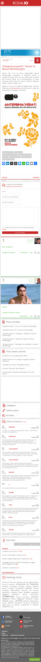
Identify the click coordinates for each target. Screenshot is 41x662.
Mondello (35, 592)
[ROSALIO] (20, 3)
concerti (5, 586)
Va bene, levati (34, 659)
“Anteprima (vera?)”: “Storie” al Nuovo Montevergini (18, 68)
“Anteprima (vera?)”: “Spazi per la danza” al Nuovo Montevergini (18, 339)
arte (31, 582)
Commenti (36, 177)
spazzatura (34, 601)
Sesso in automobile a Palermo (14, 555)
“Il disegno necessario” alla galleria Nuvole (15, 365)
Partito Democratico (23, 597)
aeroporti (6, 582)
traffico (11, 603)
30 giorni (7, 544)
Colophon (5, 631)
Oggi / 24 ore (33, 544)
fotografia (6, 590)
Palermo (4, 177)
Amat (26, 582)
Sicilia (18, 312)
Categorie (11, 405)
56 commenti (24, 316)
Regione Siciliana (25, 599)
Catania (5, 584)
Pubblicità (5, 635)
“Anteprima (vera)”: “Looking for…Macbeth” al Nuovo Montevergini (19, 334)
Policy (3, 633)
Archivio (10, 415)
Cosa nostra (32, 586)
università (27, 603)
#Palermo (5, 157)
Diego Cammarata (16, 588)
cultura (5, 588)
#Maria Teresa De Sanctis (10, 154)
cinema (12, 584)
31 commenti (24, 252)
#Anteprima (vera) (8, 152)
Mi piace (38, 252)
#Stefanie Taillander (8, 159)
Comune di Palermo (27, 584)
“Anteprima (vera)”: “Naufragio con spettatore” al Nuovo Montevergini (20, 345)
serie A (12, 601)
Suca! (4, 307)
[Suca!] (20, 294)
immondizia (16, 590)
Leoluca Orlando (10, 592)
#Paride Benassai (15, 157)
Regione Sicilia (9, 599)
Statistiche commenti (10, 568)
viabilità (6, 607)
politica (35, 596)
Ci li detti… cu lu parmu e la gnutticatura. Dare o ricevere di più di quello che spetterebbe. (19, 431)
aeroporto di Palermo (17, 582)
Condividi (35, 252)
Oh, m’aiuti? (7, 247)
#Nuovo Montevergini (25, 154)
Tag (31, 252)
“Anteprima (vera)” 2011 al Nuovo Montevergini (17, 330)
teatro (5, 603)
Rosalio (31, 60)
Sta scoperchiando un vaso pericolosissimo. (15, 488)
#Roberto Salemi (26, 157)
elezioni (29, 588)
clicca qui (8, 653)
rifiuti (36, 599)
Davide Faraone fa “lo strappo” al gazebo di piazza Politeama (18, 360)
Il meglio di (5, 252)
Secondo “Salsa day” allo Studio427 (13, 368)
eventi (36, 588)
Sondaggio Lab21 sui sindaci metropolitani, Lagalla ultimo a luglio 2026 (18, 563)
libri (21, 592)
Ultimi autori (12, 410)
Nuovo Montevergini (30, 594)
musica (16, 594)
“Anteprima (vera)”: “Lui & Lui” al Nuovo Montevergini (19, 326)
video (12, 607)
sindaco (26, 601)
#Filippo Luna (18, 152)
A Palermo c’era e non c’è (12, 551)
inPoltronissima (16, 88)
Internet (25, 590)
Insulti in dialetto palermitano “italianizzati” (17, 559)
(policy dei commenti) (14, 186)
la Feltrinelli (34, 590)
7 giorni (20, 544)
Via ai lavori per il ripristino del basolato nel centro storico (18, 373)
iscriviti (4, 229)
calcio (36, 582)
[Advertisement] (20, 27)
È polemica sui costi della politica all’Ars (14, 356)
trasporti (19, 603)
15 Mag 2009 (5, 60)
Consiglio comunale (17, 586)
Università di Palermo (30, 605)
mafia (27, 592)
